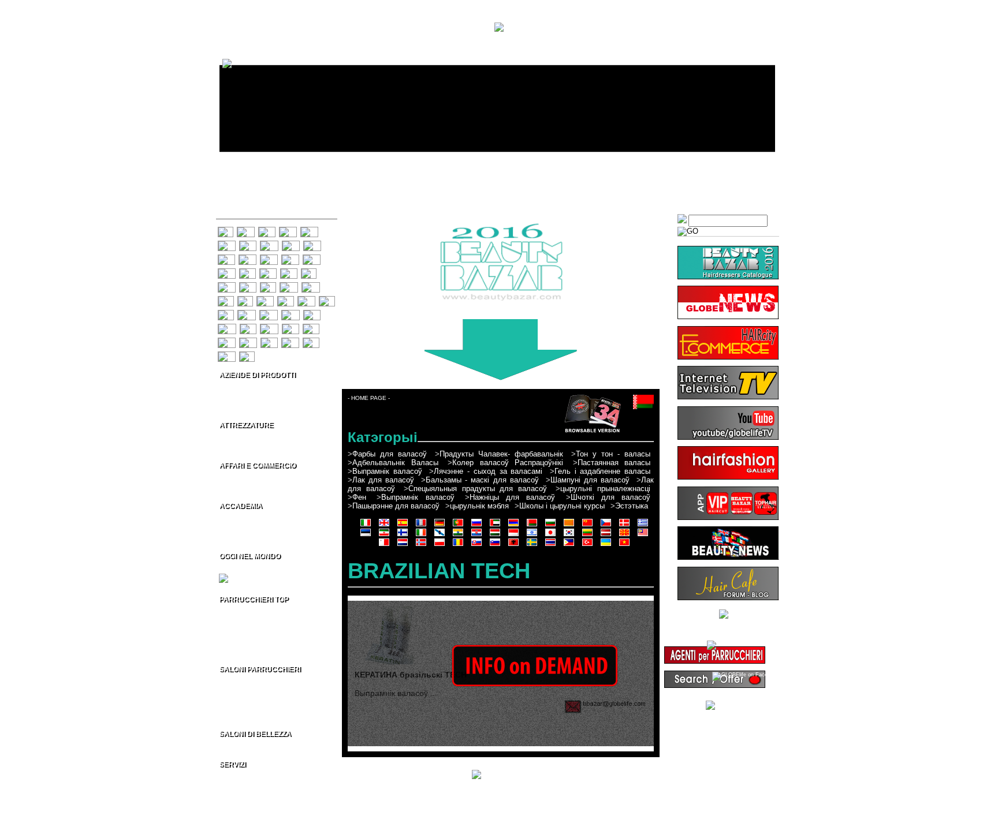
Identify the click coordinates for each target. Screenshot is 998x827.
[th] (550, 545)
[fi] (402, 535)
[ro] (458, 545)
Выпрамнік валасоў (387, 471)
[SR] (248, 341)
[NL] (311, 313)
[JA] (285, 299)
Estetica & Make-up (251, 396)
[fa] (384, 535)
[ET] (268, 272)
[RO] (269, 327)
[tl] (569, 545)
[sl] (495, 545)
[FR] (288, 230)
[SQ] (226, 341)
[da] (624, 525)
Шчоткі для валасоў (611, 497)
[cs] (606, 525)
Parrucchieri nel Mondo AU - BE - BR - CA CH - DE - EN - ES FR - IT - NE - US (255, 703)
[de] (439, 525)
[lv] (606, 535)
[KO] (306, 299)
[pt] (458, 525)
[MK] (247, 313)
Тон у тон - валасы (613, 454)
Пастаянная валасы (614, 462)
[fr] (421, 525)
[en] (384, 525)
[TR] (226, 355)
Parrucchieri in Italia (252, 681)
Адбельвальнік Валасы (395, 462)
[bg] (550, 525)
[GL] (247, 286)
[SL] (311, 327)
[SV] (269, 341)
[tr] (587, 545)
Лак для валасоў (383, 480)
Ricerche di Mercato (252, 796)
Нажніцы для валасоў (513, 497)
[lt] (587, 535)
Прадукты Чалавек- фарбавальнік (501, 454)
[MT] (290, 313)
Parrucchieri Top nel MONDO (266, 650)
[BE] (226, 258)
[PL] (248, 327)
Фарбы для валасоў (389, 454)
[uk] (606, 545)
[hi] (458, 535)
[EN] (245, 230)
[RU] (269, 244)
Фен (359, 497)
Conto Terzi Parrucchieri (259, 406)
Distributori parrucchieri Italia (267, 477)
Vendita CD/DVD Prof (253, 527)
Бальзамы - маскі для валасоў (482, 480)
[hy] (513, 525)
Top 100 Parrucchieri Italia (261, 611)
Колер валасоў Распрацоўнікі (507, 462)
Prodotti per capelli (250, 387)
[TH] (290, 341)
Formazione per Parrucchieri (266, 518)
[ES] (266, 230)
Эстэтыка (631, 506)
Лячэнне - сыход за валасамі (488, 471)
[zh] (587, 525)
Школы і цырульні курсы (562, 506)
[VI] (246, 355)
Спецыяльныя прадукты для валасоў (478, 488)
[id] (513, 535)
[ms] (643, 535)
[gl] (439, 535)
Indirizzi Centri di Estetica (260, 746)
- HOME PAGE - (369, 398)
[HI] (268, 286)
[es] (402, 525)
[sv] (532, 545)
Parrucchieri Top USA (254, 621)
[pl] (439, 545)
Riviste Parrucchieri (252, 786)
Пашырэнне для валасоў (396, 506)
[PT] (247, 244)
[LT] (327, 299)
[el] (643, 525)
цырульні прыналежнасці (605, 488)
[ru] (476, 525)
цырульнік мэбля (479, 506)
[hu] (495, 535)
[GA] (226, 286)
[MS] (269, 313)
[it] (365, 525)
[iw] (532, 535)
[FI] (308, 272)
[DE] (309, 230)
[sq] (513, 545)
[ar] (495, 525)
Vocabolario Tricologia (255, 815)
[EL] (247, 272)
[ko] (569, 535)
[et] (365, 535)
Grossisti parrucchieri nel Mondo (272, 487)
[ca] (569, 525)
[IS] (245, 299)
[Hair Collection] (728, 703)
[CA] (269, 258)
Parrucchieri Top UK (252, 631)
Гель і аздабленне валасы (602, 471)
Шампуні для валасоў (590, 480)
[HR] (289, 286)
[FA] (288, 272)
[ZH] (290, 258)
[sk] (476, 545)
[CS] (311, 258)
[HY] (312, 244)
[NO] (227, 327)
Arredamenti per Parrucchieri (267, 447)
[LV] (226, 313)
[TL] (311, 341)
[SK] (290, 327)
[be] (532, 525)
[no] (421, 545)
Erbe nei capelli (244, 806)
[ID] (226, 299)
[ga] (421, 535)
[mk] (624, 535)
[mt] (384, 545)
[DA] (226, 272)
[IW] (265, 299)
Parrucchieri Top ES (251, 641)
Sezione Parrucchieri (253, 776)
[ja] (550, 535)
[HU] (311, 286)
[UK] (226, 244)
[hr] (476, 535)
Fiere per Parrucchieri (255, 568)
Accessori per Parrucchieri (263, 437)
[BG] (247, 258)
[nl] (402, 545)
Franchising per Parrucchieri (266, 537)
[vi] (624, 545)
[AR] (290, 244)
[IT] (225, 230)
